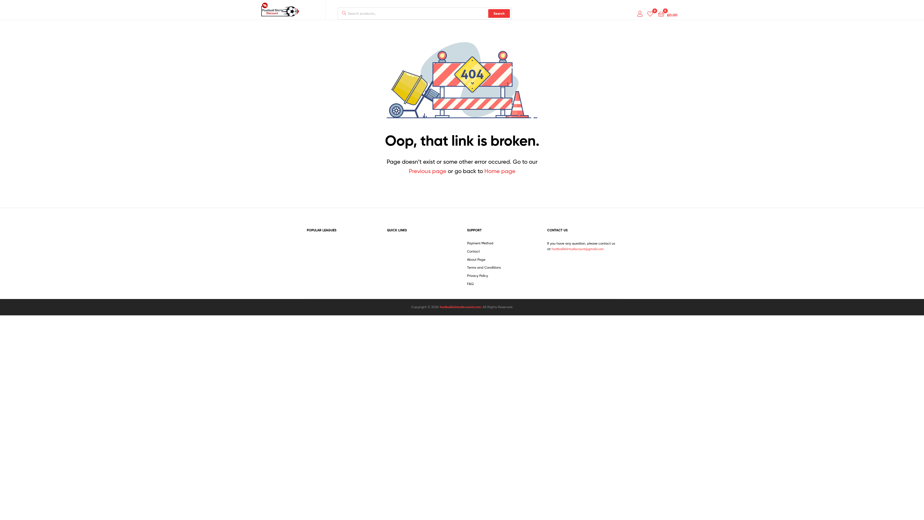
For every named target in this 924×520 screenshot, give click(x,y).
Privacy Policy (477, 275)
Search (499, 13)
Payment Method (480, 243)
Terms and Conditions (484, 267)
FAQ (470, 284)
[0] (650, 13)
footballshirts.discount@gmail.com (578, 249)
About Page (476, 259)
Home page (499, 171)
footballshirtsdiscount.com (460, 307)
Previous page (427, 171)
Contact (473, 251)
